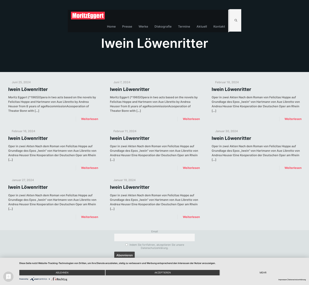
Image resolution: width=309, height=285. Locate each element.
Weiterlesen (89, 119)
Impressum (282, 280)
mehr (263, 272)
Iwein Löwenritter (28, 89)
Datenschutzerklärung (297, 280)
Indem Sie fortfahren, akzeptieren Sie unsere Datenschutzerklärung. (156, 246)
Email (154, 231)
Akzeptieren (162, 272)
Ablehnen (62, 272)
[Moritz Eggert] (88, 15)
